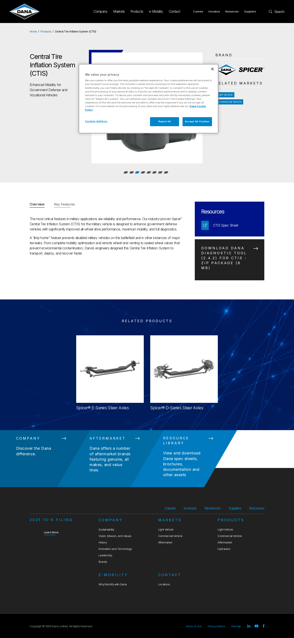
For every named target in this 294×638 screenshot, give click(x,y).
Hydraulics (224, 549)
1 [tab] (125, 172)
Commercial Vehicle (229, 101)
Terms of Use (193, 626)
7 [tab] (160, 172)
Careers (198, 11)
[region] (148, 98)
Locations (164, 584)
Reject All (164, 121)
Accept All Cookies (197, 121)
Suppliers (250, 11)
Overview (37, 204)
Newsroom (232, 11)
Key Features (64, 204)
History (103, 542)
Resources (256, 508)
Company (100, 11)
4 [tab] (143, 172)
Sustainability (106, 529)
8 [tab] (166, 172)
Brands (103, 561)
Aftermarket (165, 542)
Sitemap (236, 626)
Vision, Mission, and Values (115, 536)
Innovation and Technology (115, 549)
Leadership (105, 555)
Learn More (51, 532)
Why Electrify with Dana (113, 584)
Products (136, 11)
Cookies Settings (96, 121)
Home (33, 31)
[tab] (37, 205)
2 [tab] (131, 172)
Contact (174, 11)
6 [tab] (154, 172)
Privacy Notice (216, 626)
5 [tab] (148, 172)
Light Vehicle (224, 94)
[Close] (212, 69)
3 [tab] (137, 172)
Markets (119, 11)
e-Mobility (156, 11)
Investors (214, 11)
